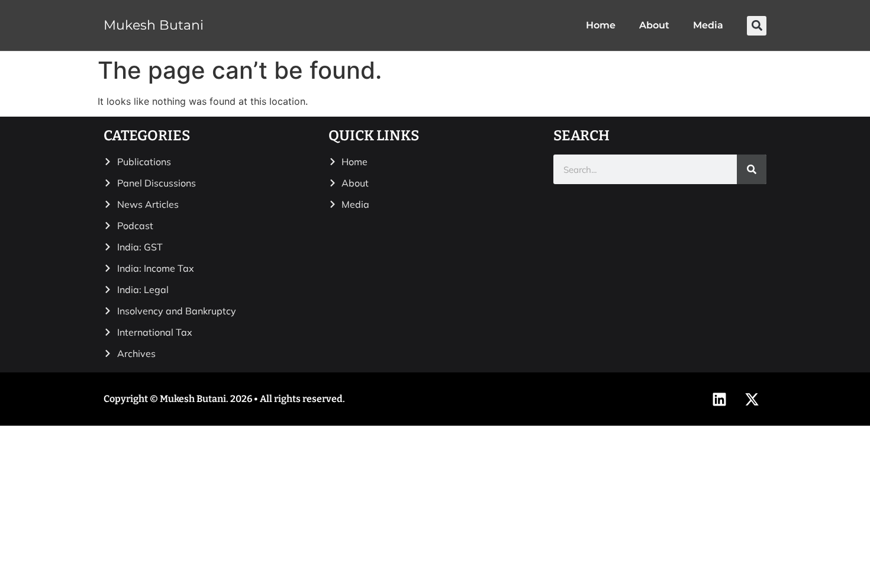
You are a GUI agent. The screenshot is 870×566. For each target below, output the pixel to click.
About (654, 25)
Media (708, 25)
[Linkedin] (719, 399)
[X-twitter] (751, 399)
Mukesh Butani (154, 25)
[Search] (751, 169)
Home (601, 25)
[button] (756, 26)
